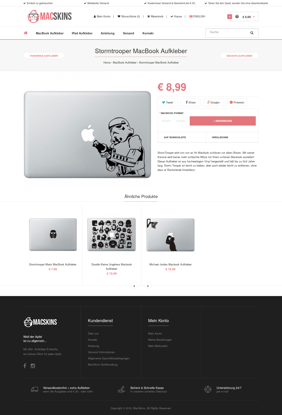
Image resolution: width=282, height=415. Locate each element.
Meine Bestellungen (160, 340)
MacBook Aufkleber (124, 62)
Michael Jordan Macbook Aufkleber (170, 264)
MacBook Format (172, 113)
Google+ (215, 102)
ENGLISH (198, 16)
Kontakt (92, 340)
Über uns (93, 333)
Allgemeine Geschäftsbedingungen (108, 358)
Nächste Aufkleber (239, 55)
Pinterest (238, 102)
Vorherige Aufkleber (44, 55)
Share (192, 102)
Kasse (178, 16)
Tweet (169, 102)
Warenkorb (157, 16)
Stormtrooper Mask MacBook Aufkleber (52, 264)
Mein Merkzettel (157, 346)
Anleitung (93, 346)
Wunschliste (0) (130, 16)
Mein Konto (103, 16)
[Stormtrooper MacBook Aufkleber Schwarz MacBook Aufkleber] (87, 135)
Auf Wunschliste (175, 137)
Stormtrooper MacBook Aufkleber (159, 62)
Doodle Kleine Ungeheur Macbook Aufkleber (111, 266)
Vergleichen (220, 137)
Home (106, 62)
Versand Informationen (101, 352)
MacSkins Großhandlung (102, 364)
